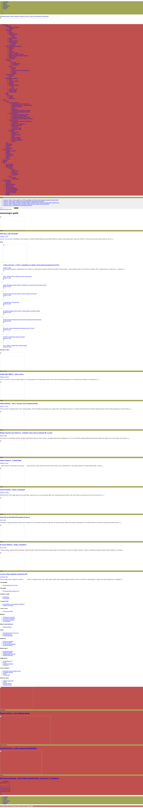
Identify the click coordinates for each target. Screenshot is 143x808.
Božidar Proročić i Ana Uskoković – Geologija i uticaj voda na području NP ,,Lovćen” (26, 433)
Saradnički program (10, 184)
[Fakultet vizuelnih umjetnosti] (5, 682)
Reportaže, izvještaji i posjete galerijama (18, 55)
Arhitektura (8, 26)
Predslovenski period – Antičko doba (20, 103)
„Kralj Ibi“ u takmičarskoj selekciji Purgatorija (14, 336)
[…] (112, 239)
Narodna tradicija (13, 42)
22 (8, 789)
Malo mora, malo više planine (9, 233)
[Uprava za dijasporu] (9, 618)
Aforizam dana (12, 90)
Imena (7, 157)
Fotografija (11, 51)
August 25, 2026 (7, 312)
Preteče (10, 79)
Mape (13, 136)
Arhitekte (11, 28)
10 (0, 787)
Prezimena (8, 156)
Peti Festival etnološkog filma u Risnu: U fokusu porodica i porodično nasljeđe (21, 311)
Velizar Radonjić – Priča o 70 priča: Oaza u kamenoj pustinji (19, 403)
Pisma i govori (15, 132)
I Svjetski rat (15, 122)
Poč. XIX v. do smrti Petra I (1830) (20, 114)
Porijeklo (8, 158)
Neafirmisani (12, 44)
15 (8, 787)
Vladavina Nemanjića (17, 106)
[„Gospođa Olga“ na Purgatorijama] (6, 299)
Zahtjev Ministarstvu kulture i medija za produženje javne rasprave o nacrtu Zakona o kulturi (24, 285)
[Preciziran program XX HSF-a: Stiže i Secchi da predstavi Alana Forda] (6, 291)
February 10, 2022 (4, 492)
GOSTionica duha (13, 89)
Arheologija (9, 145)
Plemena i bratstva (16, 137)
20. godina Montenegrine (12, 189)
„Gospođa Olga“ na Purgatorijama (11, 302)
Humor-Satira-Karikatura (12, 78)
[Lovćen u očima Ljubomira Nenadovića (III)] (12, 569)
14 (6, 787)
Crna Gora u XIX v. (13, 113)
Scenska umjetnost (10, 74)
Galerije (8, 152)
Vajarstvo (11, 48)
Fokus (1, 242)
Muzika (8, 59)
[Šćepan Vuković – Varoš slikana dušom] (16, 708)
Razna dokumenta (16, 134)
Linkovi (8, 195)
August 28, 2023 (4, 576)
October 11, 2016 (4, 236)
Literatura (11, 32)
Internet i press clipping (11, 188)
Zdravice (14, 43)
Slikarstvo (11, 47)
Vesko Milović (9, 166)
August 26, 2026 (7, 303)
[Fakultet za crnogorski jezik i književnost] (14, 604)
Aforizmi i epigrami (13, 81)
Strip (7, 93)
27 (5, 791)
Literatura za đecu (13, 34)
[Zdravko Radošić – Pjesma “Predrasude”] (12, 485)
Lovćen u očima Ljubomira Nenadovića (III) (13, 574)
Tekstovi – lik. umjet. (14, 53)
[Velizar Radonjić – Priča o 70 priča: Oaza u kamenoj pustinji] (12, 399)
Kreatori (11, 95)
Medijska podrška (10, 186)
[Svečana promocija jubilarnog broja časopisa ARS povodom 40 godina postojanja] (6, 317)
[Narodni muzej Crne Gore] (10, 585)
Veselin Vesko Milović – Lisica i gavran (12, 374)
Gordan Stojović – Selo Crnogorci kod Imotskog (18, 748)
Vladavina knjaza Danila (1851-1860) (21, 117)
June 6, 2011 (3, 520)
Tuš (13, 87)
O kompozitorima (16, 63)
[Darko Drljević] (7, 627)
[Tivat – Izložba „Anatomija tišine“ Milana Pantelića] (6, 343)
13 (5, 787)
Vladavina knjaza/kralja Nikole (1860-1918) (22, 118)
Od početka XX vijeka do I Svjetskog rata (22, 121)
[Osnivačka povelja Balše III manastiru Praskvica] (12, 513)
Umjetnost (5, 24)
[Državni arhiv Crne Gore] (7, 634)
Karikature (11, 83)
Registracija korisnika (11, 192)
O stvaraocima (15, 173)
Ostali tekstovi (15, 178)
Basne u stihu (15, 170)
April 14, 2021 (3, 435)
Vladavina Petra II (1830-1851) (19, 115)
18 (2, 789)
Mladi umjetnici (12, 57)
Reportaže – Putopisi (11, 150)
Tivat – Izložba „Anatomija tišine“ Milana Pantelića (15, 345)
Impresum (5, 7)
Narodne (14, 67)
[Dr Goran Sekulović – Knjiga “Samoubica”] (12, 540)
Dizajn (10, 50)
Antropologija (9, 144)
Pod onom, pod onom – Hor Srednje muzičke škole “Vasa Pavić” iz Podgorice (29, 778)
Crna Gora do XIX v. (14, 102)
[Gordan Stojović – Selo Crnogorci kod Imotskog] (25, 743)
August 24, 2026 (7, 338)
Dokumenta (11, 130)
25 (2, 791)
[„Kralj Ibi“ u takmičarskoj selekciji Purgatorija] (6, 334)
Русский (5, 4)
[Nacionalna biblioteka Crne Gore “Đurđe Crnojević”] (9, 644)
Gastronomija (9, 148)
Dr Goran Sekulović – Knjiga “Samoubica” (13, 544)
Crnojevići (14, 109)
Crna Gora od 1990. (16, 129)
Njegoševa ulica (9, 154)
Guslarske (14, 73)
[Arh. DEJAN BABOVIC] (6, 597)
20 (5, 789)
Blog (4, 162)
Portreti (13, 141)
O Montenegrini (7, 180)
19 (3, 789)
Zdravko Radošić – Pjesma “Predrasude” (12, 489)
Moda (7, 94)
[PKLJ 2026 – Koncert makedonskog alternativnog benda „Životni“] (6, 325)
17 (0, 789)
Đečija (13, 169)
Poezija (13, 36)
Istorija (7, 101)
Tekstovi (11, 97)
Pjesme (10, 66)
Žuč (13, 86)
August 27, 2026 (7, 267)
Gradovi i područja (16, 138)
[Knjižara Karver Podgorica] (8, 641)
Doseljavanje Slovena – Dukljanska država (22, 105)
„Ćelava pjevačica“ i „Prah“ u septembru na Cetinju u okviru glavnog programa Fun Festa (31, 265)
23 (9, 789)
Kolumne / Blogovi (13, 40)
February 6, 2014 (4, 463)
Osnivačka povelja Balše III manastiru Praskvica (15, 517)
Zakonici (14, 133)
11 (2, 787)
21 (6, 789)
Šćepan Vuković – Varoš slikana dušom (15, 713)
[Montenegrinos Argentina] (8, 620)
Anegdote (11, 82)
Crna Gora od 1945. (16, 128)
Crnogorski (5, 1)
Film (10, 77)
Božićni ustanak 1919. (17, 125)
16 (9, 787)
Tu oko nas (14, 174)
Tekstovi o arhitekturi (14, 27)
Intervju (11, 39)
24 (0, 791)
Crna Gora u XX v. (13, 120)
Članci (10, 61)
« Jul (1, 794)
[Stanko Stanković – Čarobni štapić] (12, 456)
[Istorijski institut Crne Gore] (8, 635)
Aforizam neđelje (13, 91)
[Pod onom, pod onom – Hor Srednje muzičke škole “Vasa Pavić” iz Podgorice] (21, 773)
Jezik (7, 142)
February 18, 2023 (4, 377)
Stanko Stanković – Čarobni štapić (10, 460)
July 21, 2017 (3, 547)
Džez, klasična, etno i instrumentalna (20, 70)
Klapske (14, 71)
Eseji (10, 31)
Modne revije (12, 98)
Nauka (4, 99)
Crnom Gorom (6, 149)
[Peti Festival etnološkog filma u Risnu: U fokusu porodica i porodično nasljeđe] (6, 308)
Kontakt (5, 8)
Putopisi (14, 177)
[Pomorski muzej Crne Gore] (10, 633)
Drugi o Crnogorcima (17, 140)
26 (3, 791)
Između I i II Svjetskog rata (18, 124)
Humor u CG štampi (14, 85)
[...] (124, 269)
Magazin (5, 161)
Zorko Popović (9, 164)
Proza (13, 35)
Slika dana (8, 153)
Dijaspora (5, 160)
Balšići (13, 107)
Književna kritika (13, 38)
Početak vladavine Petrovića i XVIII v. (21, 111)
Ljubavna (14, 172)
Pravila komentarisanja (11, 191)
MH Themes (30, 806)
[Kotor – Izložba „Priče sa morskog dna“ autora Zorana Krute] (6, 273)
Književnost (9, 30)
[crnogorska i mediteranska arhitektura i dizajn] (6, 598)
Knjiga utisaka (6, 5)
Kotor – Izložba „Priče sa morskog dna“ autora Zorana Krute (17, 276)
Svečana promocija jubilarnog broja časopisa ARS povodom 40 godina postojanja (22, 319)
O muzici (14, 62)
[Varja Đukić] (6, 675)
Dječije (13, 69)
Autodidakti (12, 58)
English (5, 3)
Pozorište (11, 75)
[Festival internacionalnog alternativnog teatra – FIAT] (5, 673)
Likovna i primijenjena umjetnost (13, 46)
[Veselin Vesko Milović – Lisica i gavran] (12, 370)
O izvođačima (15, 65)
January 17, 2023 (4, 406)
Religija (8, 146)
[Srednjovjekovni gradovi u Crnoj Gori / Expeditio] (11, 591)
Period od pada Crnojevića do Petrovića (21, 110)
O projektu (8, 181)
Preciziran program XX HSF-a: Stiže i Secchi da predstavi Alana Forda (19, 293)
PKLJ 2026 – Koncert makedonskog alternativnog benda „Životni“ (19, 328)
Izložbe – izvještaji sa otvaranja (16, 54)
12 (3, 787)
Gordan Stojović (10, 165)
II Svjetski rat (15, 126)
